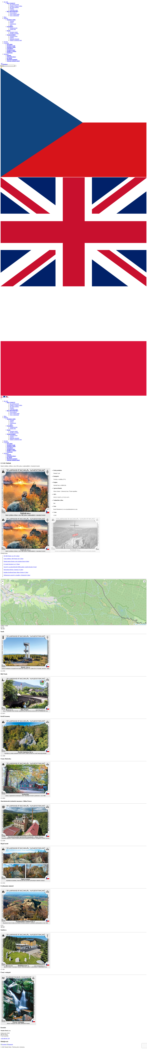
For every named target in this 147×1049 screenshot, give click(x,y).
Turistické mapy (14, 36)
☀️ (1, 67)
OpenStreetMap (142, 624)
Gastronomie (13, 24)
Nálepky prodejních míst (16, 40)
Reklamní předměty (14, 39)
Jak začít (6, 2)
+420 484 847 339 (5, 1038)
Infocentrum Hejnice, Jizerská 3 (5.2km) (13, 569)
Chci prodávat (13, 13)
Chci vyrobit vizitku (14, 14)
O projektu (6, 43)
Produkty (6, 18)
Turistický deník (14, 32)
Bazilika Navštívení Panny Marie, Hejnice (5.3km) (16, 572)
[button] (3, 581)
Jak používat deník (14, 4)
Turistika (12, 21)
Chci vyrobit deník (14, 15)
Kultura (11, 22)
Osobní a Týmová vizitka (16, 6)
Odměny (12, 8)
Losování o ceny (14, 10)
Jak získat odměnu (14, 7)
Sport (11, 25)
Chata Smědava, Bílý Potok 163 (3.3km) (13, 558)
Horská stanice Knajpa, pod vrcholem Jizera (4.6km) (16, 561)
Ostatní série (13, 29)
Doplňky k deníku (14, 33)
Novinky (6, 41)
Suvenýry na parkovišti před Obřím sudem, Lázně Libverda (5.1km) (20, 567)
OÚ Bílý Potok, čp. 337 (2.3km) (11, 556)
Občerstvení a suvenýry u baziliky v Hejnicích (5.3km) (17, 575)
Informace (6, 54)
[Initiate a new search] (144, 581)
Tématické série (13, 28)
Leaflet (136, 624)
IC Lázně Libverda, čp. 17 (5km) (12, 564)
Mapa (5, 17)
